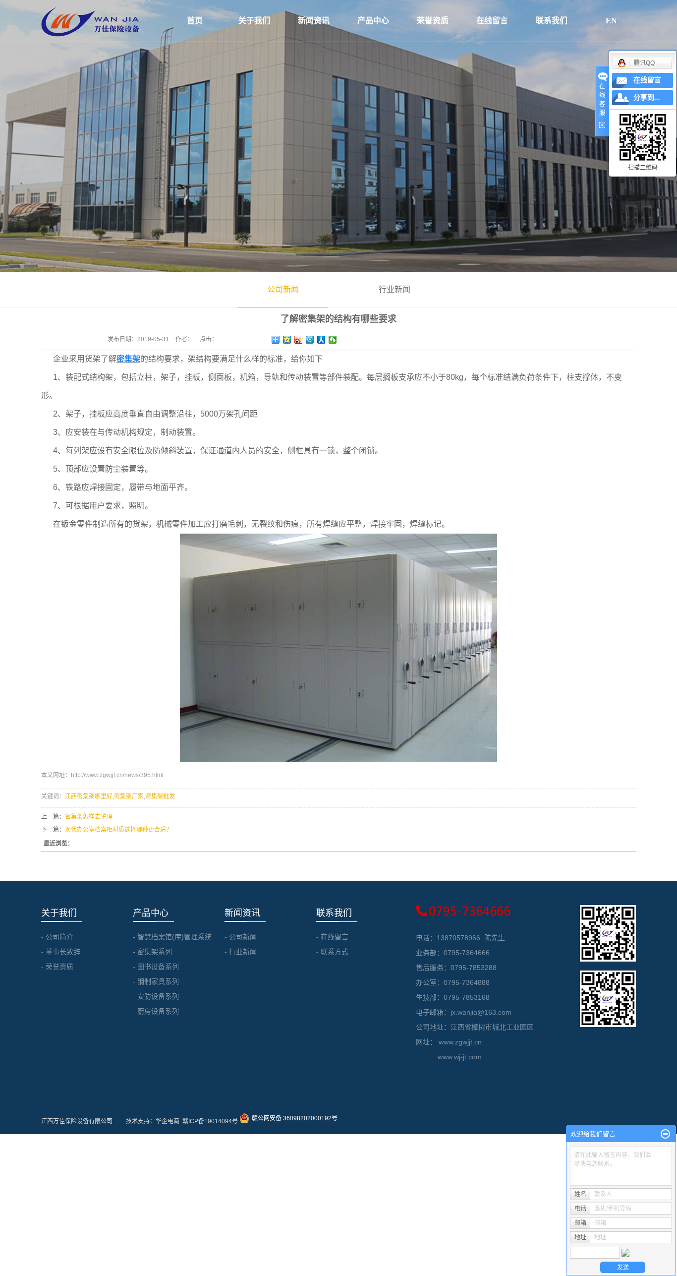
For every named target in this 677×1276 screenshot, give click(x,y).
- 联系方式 (332, 952)
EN (611, 20)
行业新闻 (394, 289)
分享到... (646, 97)
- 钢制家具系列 (156, 981)
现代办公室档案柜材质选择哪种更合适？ (118, 829)
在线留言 (492, 20)
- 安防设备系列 (156, 996)
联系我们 (551, 20)
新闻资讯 (314, 20)
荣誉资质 (433, 20)
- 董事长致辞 (60, 952)
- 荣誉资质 (57, 967)
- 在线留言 (332, 937)
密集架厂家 (129, 796)
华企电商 (167, 1121)
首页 (195, 20)
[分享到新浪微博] (298, 340)
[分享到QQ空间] (287, 340)
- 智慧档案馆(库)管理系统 (172, 937)
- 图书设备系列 (156, 967)
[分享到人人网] (321, 340)
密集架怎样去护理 (89, 816)
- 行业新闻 (241, 952)
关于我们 (254, 20)
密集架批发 (160, 796)
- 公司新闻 (241, 937)
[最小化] (665, 1134)
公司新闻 (283, 289)
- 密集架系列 (152, 952)
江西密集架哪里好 (89, 796)
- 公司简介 (57, 937)
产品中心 (373, 20)
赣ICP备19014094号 (210, 1121)
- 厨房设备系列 (156, 1011)
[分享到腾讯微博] (310, 340)
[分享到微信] (333, 340)
